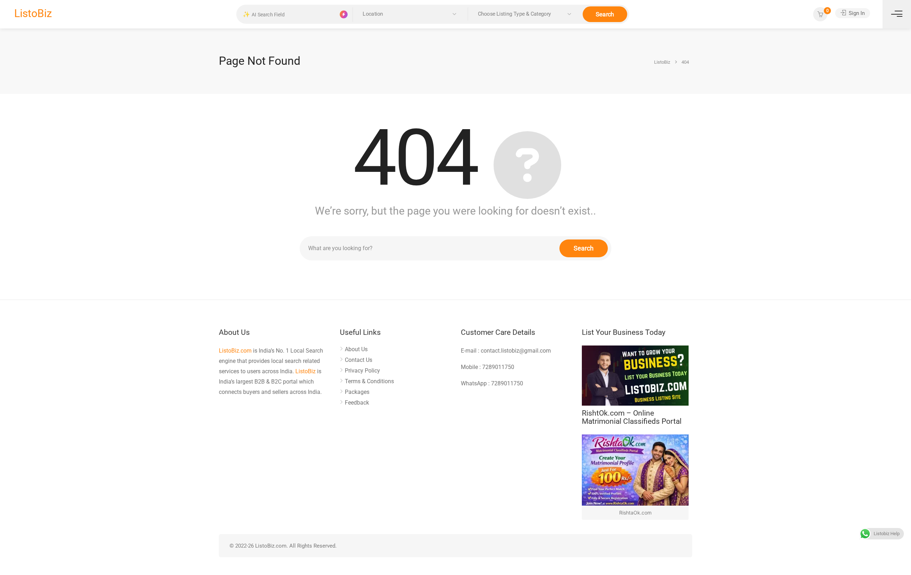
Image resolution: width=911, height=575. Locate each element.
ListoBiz (33, 13)
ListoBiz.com (235, 350)
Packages (357, 392)
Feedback (357, 402)
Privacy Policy (362, 370)
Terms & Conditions (369, 381)
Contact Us (358, 360)
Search (605, 14)
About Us (356, 349)
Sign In (856, 13)
